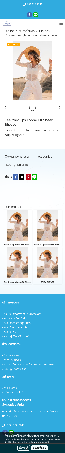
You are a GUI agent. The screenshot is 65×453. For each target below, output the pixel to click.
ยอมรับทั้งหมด (39, 448)
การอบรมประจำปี (13, 360)
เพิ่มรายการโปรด (18, 156)
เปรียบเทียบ (44, 156)
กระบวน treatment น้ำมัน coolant (22, 314)
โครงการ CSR (11, 355)
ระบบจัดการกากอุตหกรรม (18, 323)
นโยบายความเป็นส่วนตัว (22, 442)
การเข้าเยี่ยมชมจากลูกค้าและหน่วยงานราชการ (29, 364)
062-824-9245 (15, 425)
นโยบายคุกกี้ (43, 442)
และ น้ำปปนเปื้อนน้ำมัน (14, 318)
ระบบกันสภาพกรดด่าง (16, 327)
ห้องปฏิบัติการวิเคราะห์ (16, 336)
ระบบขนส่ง (10, 332)
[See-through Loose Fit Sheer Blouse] (32, 71)
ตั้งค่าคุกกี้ (23, 448)
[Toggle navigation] (61, 23)
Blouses (22, 164)
